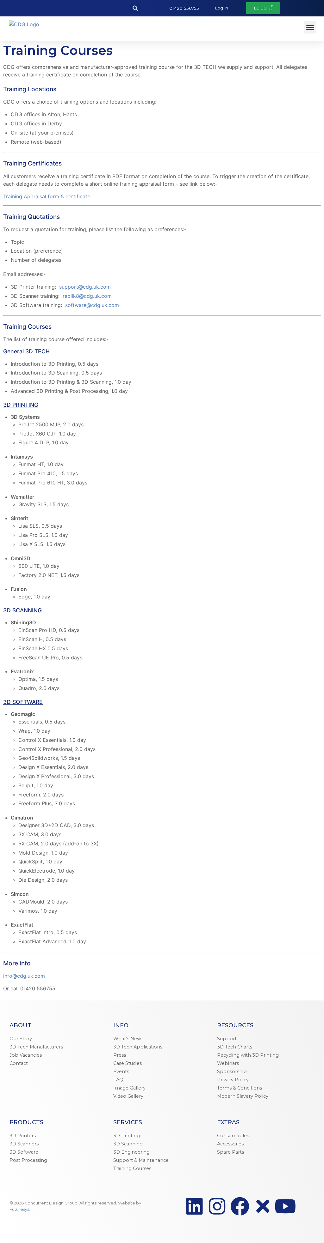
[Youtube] (285, 1206)
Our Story (20, 1039)
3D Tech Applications (137, 1047)
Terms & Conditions (239, 1088)
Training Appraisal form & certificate (46, 196)
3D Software (23, 1152)
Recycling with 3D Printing (248, 1055)
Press (119, 1055)
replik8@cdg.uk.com (87, 296)
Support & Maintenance (141, 1160)
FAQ (118, 1080)
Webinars (228, 1063)
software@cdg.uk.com (92, 305)
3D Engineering (131, 1152)
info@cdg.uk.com (24, 976)
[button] (135, 8)
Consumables (233, 1135)
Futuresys (19, 1209)
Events (121, 1071)
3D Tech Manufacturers (36, 1047)
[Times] (262, 1206)
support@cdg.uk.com (85, 287)
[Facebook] (239, 1206)
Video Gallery (128, 1096)
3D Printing (126, 1135)
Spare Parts (230, 1152)
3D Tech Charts (234, 1047)
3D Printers (22, 1135)
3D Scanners (24, 1144)
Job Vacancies (25, 1055)
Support (227, 1039)
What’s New (127, 1039)
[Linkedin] (194, 1206)
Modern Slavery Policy (242, 1096)
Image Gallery (129, 1088)
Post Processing (28, 1160)
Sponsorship (232, 1071)
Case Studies (127, 1063)
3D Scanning (128, 1144)
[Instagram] (217, 1206)
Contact (18, 1063)
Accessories (230, 1144)
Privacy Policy (233, 1080)
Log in (221, 7)
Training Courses (132, 1168)
